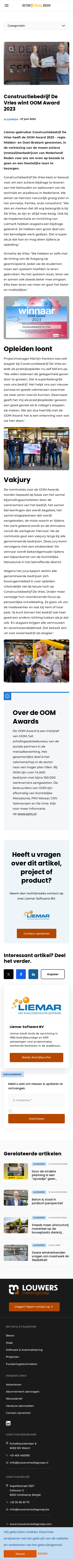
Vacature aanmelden (20, 1406)
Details (43, 1553)
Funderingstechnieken (21, 1364)
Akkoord (20, 1554)
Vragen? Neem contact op (32, 1306)
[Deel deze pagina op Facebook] (21, 974)
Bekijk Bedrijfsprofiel (36, 1057)
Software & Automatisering (24, 1349)
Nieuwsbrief (14, 1398)
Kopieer (52, 974)
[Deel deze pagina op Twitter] (8, 974)
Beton (10, 1335)
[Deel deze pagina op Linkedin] (33, 974)
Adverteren (14, 1384)
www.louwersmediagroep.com (31, 1524)
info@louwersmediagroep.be (29, 1509)
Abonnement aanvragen (22, 1391)
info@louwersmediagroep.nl (29, 1462)
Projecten (12, 1356)
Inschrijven (36, 1118)
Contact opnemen (18, 1413)
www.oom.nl (26, 814)
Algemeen (11, 119)
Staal (9, 1342)
